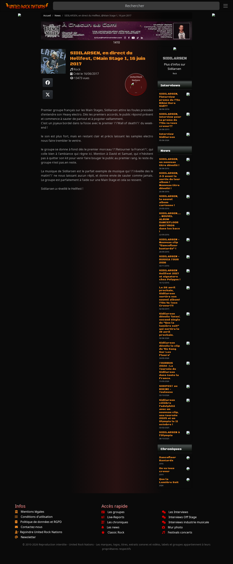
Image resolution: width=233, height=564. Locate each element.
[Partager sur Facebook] (47, 82)
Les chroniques (117, 522)
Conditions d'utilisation (37, 517)
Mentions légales (32, 512)
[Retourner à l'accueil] (27, 6)
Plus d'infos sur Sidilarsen (174, 66)
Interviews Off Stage (183, 517)
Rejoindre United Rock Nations (41, 532)
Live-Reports (115, 517)
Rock (175, 73)
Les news (113, 527)
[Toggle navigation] (225, 5)
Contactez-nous (31, 527)
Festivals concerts (180, 532)
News (58, 15)
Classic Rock (116, 532)
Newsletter (28, 537)
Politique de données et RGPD (41, 522)
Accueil (47, 15)
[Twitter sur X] (47, 94)
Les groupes (116, 512)
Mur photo (175, 527)
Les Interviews (178, 512)
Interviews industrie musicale (189, 522)
